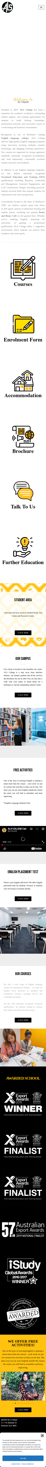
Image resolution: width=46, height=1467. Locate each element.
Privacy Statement (28, 1464)
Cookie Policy (15, 1464)
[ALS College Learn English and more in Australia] (7, 7)
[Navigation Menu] (41, 7)
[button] (42, 1435)
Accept (23, 1458)
